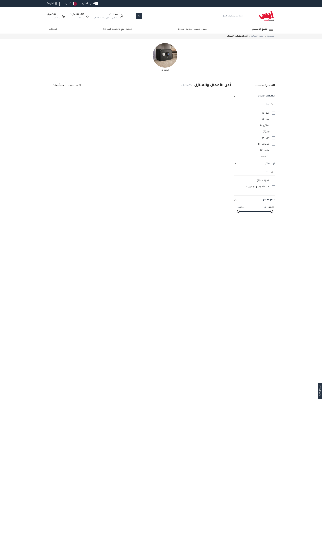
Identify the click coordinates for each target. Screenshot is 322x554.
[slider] (238, 211)
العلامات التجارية (266, 96)
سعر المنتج (269, 200)
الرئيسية (271, 36)
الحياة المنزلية (257, 36)
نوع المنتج (270, 164)
